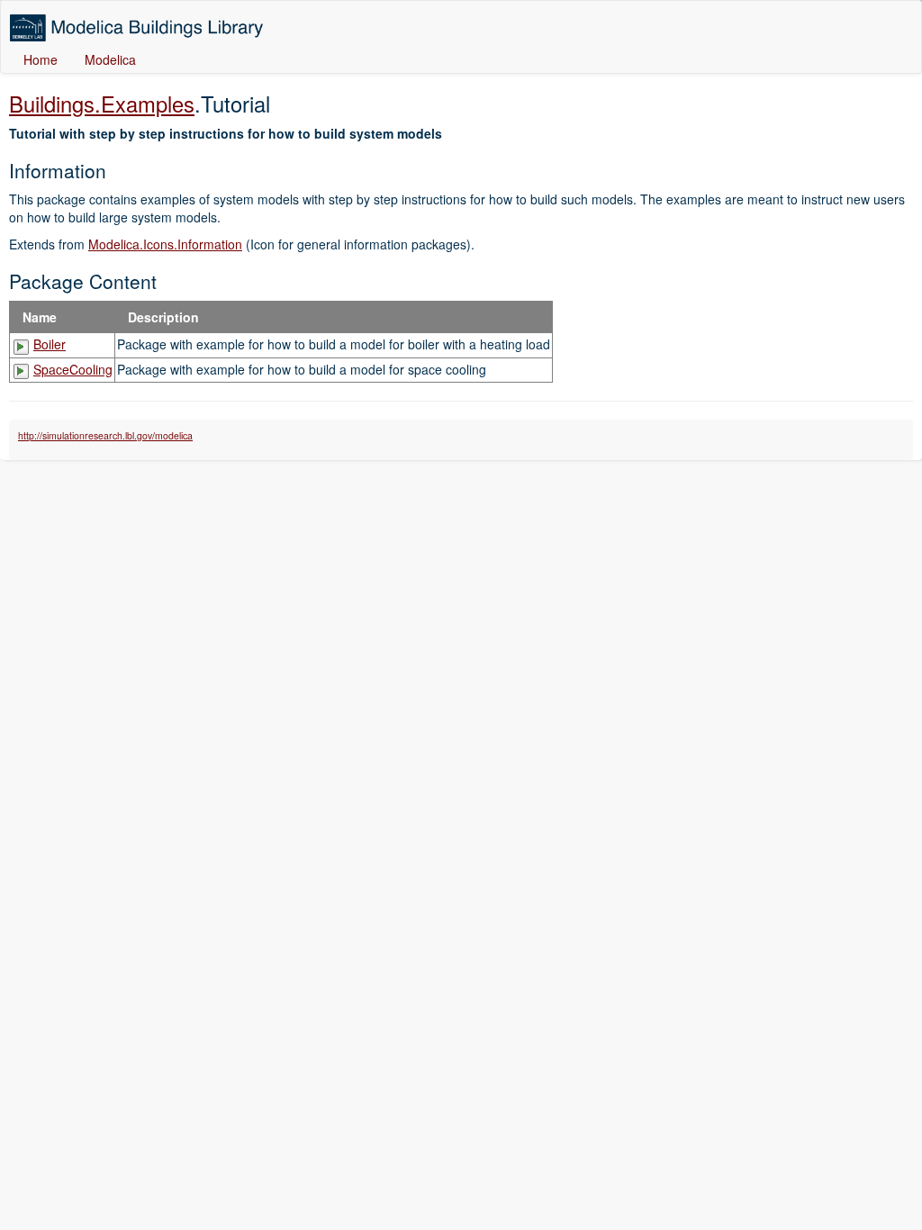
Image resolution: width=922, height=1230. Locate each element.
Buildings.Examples (101, 103)
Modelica (110, 59)
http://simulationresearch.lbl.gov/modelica (105, 435)
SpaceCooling (73, 369)
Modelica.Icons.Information (165, 244)
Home (40, 59)
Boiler (49, 344)
